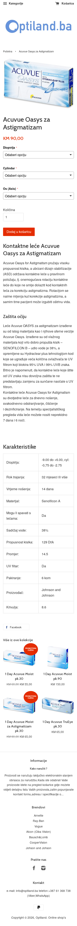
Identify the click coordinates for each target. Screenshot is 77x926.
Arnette (38, 815)
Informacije (38, 761)
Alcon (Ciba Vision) (38, 831)
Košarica (67, 3)
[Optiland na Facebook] (34, 868)
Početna (7, 51)
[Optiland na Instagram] (43, 868)
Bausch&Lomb (38, 837)
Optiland (41, 917)
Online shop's (57, 917)
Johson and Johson (38, 848)
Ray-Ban (38, 821)
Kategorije (15, 3)
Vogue (38, 826)
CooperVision (38, 842)
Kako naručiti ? (38, 768)
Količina (9, 209)
